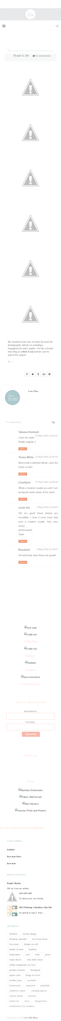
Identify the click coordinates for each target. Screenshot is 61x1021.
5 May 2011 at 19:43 (47, 549)
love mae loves (14, 856)
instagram (35, 970)
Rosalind (24, 549)
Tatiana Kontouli (28, 432)
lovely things (29, 934)
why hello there (35, 959)
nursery (32, 996)
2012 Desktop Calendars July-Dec (35, 907)
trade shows (15, 959)
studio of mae (16, 949)
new (28, 954)
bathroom (14, 1001)
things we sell (31, 944)
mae (37, 954)
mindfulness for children (21, 1006)
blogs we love (33, 975)
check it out (27, 351)
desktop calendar (18, 939)
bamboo (33, 949)
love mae (11, 863)
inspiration (14, 954)
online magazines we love (22, 965)
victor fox (24, 507)
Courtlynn (24, 482)
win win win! (25, 893)
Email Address (30, 711)
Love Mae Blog (31, 1017)
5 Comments (43, 55)
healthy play (15, 980)
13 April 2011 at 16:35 (46, 456)
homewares (15, 985)
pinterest (30, 985)
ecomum (32, 980)
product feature (17, 970)
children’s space (17, 990)
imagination (41, 1001)
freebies (11, 850)
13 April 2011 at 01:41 (46, 435)
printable (45, 985)
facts (27, 1001)
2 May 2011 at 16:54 (47, 507)
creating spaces (39, 990)
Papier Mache (14, 883)
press (47, 954)
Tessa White (26, 457)
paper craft (14, 975)
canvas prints (16, 996)
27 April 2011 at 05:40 (46, 482)
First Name (30, 722)
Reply (22, 449)
